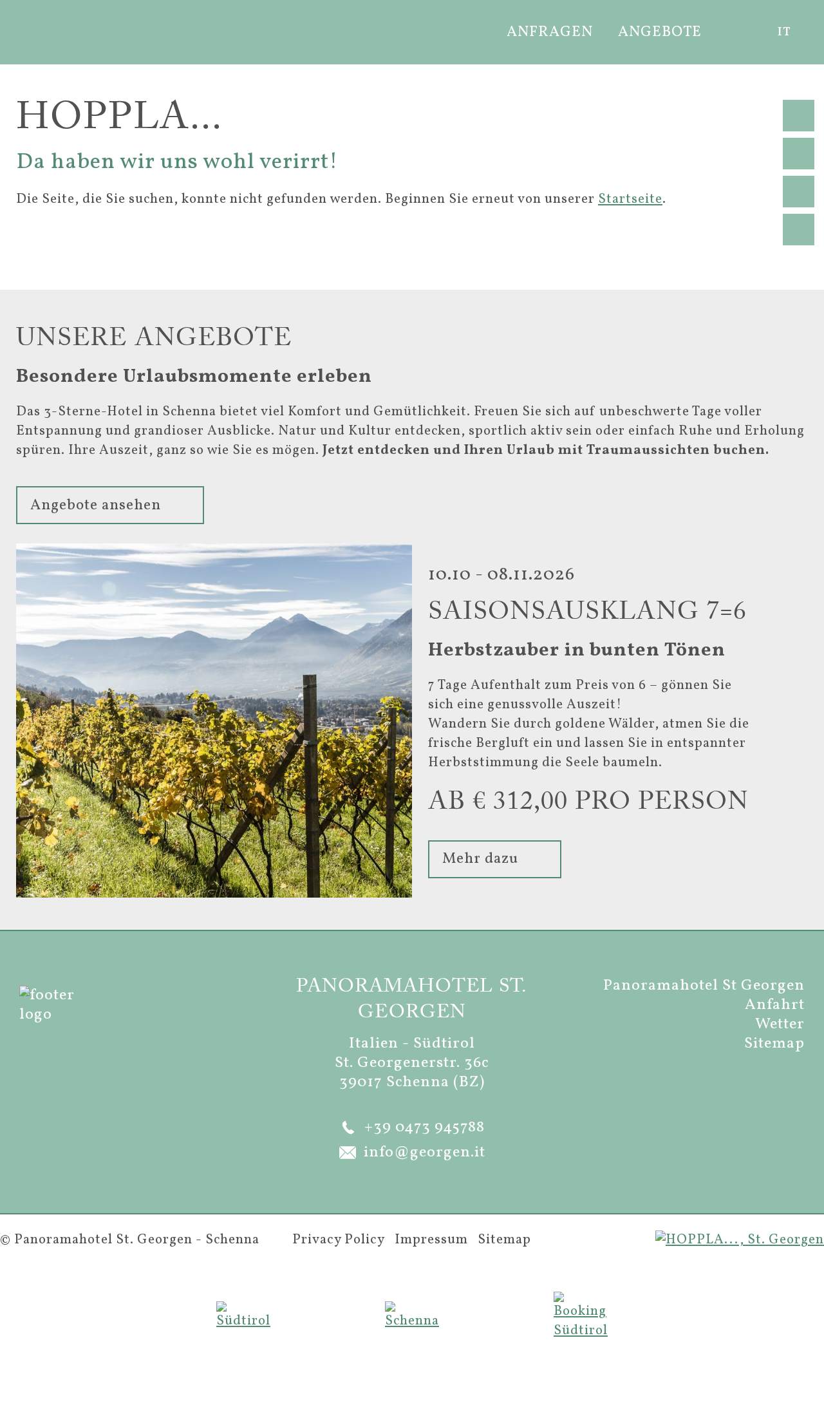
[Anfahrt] (798, 229)
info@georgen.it (424, 1152)
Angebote (660, 32)
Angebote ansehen (95, 505)
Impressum (431, 1240)
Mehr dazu (480, 859)
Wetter (780, 1024)
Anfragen (550, 32)
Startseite (630, 199)
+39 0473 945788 (424, 1127)
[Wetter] (798, 191)
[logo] (50, 30)
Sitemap (774, 1043)
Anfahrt (775, 1005)
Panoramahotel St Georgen (704, 985)
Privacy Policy (338, 1240)
